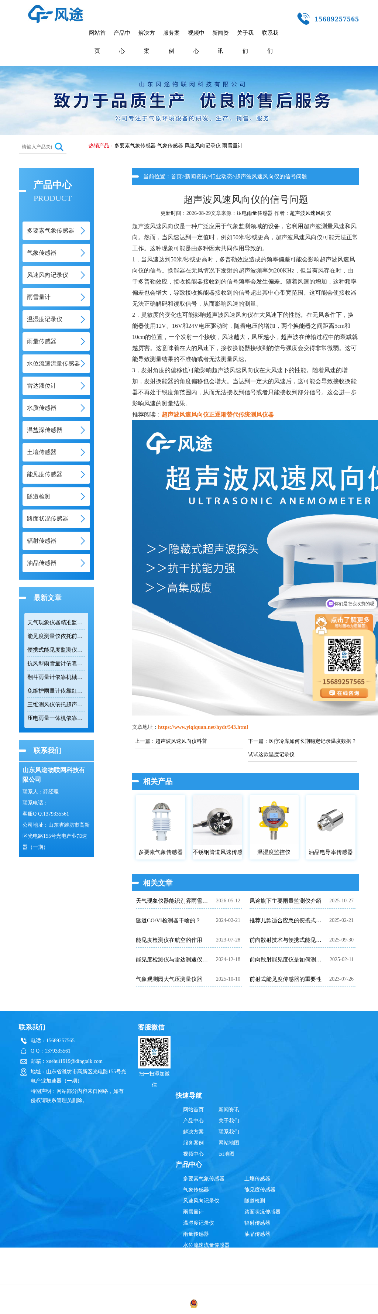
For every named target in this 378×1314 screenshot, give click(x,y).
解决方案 (146, 42)
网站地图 (229, 1143)
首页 (176, 176)
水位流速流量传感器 (206, 1245)
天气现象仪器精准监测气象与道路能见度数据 (56, 622)
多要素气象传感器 (135, 145)
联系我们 (270, 42)
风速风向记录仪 (203, 145)
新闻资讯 (220, 42)
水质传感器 (196, 1267)
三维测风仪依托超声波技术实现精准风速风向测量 (56, 704)
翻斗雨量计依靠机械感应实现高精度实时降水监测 (56, 677)
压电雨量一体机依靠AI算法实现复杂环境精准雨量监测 (56, 718)
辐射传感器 (257, 1223)
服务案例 (171, 42)
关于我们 (245, 42)
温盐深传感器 (198, 1278)
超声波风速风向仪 (310, 213)
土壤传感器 (257, 1178)
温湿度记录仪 (198, 1223)
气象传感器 (170, 145)
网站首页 (97, 42)
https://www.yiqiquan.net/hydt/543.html (203, 727)
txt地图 (226, 1154)
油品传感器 (257, 1234)
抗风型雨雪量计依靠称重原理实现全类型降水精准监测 (56, 663)
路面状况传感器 (262, 1212)
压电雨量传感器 (255, 213)
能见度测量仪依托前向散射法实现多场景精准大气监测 (56, 636)
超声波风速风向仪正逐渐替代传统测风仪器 (218, 414)
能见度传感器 (259, 1190)
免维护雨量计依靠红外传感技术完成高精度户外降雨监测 (56, 691)
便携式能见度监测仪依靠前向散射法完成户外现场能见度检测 (56, 650)
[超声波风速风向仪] (56, 8)
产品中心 (122, 42)
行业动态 (221, 176)
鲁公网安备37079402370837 (230, 1304)
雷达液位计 (196, 1256)
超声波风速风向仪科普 (181, 741)
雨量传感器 (196, 1234)
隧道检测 (254, 1201)
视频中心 (196, 42)
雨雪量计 (232, 145)
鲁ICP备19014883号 (305, 1304)
